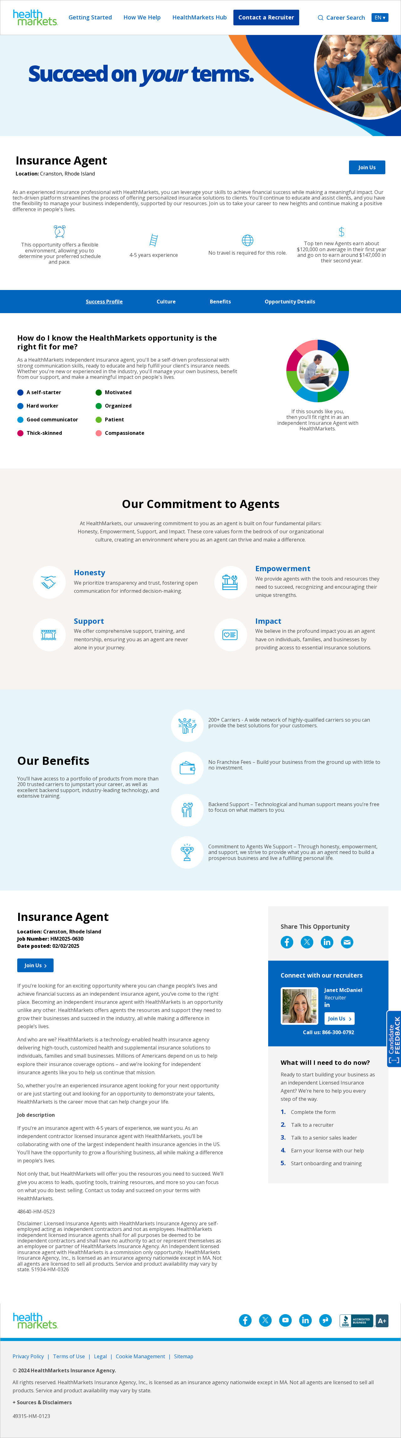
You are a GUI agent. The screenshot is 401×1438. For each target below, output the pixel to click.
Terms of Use (69, 1356)
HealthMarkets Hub (199, 17)
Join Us (367, 167)
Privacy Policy (28, 1356)
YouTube (285, 1320)
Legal (100, 1356)
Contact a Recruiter (266, 17)
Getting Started (90, 17)
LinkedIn (327, 942)
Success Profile (104, 301)
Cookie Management (140, 1356)
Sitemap (183, 1356)
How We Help (142, 17)
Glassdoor (325, 1320)
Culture (166, 301)
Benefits (220, 301)
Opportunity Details (290, 301)
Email (347, 942)
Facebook (287, 942)
